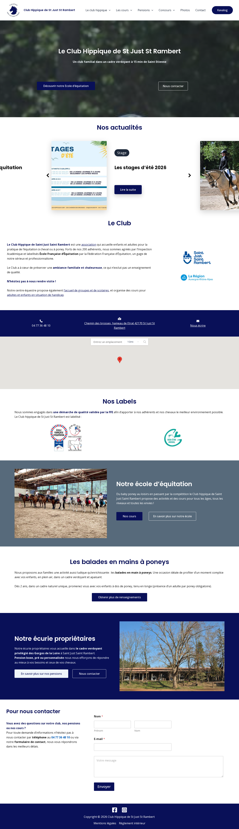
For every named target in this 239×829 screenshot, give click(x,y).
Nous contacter (173, 86)
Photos (185, 10)
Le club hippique (96, 10)
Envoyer (104, 786)
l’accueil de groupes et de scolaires (86, 290)
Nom (137, 730)
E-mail (99, 739)
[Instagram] (124, 810)
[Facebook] (114, 810)
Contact (200, 10)
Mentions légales (105, 823)
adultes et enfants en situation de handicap (35, 295)
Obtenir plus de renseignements (119, 597)
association (88, 244)
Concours (165, 10)
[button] (109, 10)
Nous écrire (198, 325)
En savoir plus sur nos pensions (41, 674)
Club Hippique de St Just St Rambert (49, 10)
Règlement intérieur (132, 823)
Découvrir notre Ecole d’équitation (66, 86)
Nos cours (129, 516)
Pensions (144, 10)
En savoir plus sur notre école (172, 516)
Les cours (122, 10)
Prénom (98, 730)
